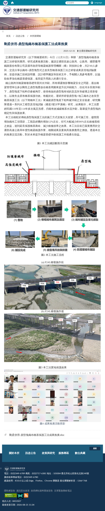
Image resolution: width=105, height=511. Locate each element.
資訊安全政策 (23, 491)
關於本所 (14, 453)
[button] (96, 13)
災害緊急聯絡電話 (63, 491)
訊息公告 (20, 36)
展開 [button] (95, 448)
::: (3, 31)
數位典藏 (80, 453)
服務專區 (64, 453)
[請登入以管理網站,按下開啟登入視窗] (5, 2)
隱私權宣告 (9, 491)
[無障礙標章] (11, 496)
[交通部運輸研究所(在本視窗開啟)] (20, 10)
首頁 (8, 36)
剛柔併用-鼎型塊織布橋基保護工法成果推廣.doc (36, 435)
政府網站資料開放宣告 (42, 491)
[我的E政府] (20, 496)
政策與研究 (48, 453)
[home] (12, 2)
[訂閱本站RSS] (26, 496)
